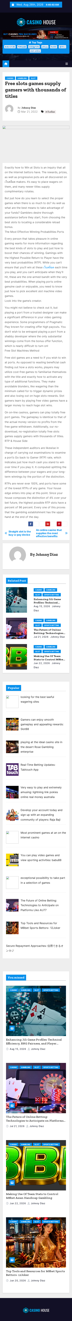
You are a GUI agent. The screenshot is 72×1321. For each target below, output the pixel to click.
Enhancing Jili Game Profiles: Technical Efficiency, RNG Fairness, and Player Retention (34, 1043)
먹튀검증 (22, 46)
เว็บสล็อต (48, 267)
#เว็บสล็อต (50, 112)
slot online (35, 51)
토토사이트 (10, 46)
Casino (10, 78)
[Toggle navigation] (66, 63)
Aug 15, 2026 (42, 606)
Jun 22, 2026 (42, 663)
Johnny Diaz (28, 107)
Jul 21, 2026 (41, 636)
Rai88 (53, 46)
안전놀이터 (34, 46)
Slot (33, 78)
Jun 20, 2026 (18, 1280)
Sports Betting (51, 595)
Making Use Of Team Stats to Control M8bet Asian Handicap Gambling (32, 1196)
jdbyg (45, 46)
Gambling (22, 78)
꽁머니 (62, 46)
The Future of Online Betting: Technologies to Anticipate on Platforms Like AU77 (34, 1120)
